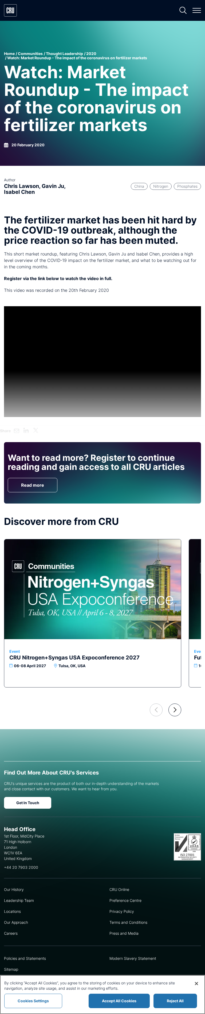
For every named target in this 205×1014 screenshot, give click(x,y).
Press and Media (124, 933)
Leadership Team (19, 900)
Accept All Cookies (119, 1001)
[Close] (196, 983)
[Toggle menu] (196, 10)
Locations (12, 911)
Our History (14, 889)
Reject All (175, 1001)
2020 (91, 53)
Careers (11, 933)
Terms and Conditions (128, 922)
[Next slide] (174, 709)
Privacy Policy (121, 911)
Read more (32, 485)
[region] (102, 994)
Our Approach (16, 922)
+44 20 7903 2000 (21, 867)
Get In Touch (27, 802)
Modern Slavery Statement (132, 958)
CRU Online (119, 889)
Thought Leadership (64, 53)
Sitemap (11, 969)
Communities (30, 53)
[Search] (183, 10)
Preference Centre (125, 900)
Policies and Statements (25, 958)
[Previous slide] (156, 709)
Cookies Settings (33, 1001)
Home (9, 53)
